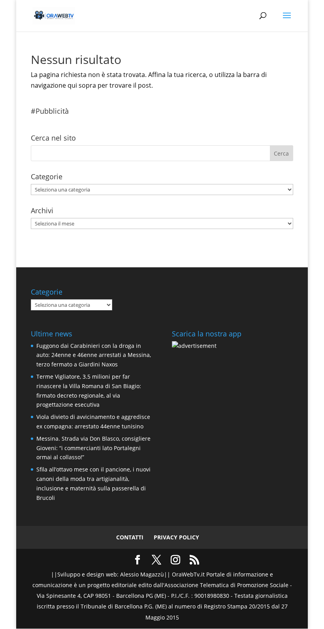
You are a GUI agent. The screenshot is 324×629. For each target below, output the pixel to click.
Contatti (129, 537)
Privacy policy (176, 537)
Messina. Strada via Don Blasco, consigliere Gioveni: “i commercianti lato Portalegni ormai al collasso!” (93, 448)
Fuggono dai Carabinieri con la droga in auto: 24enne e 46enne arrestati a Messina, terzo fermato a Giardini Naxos (93, 355)
